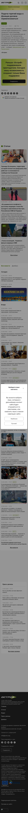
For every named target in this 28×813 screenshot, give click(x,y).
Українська (14, 418)
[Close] (23, 388)
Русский (14, 423)
